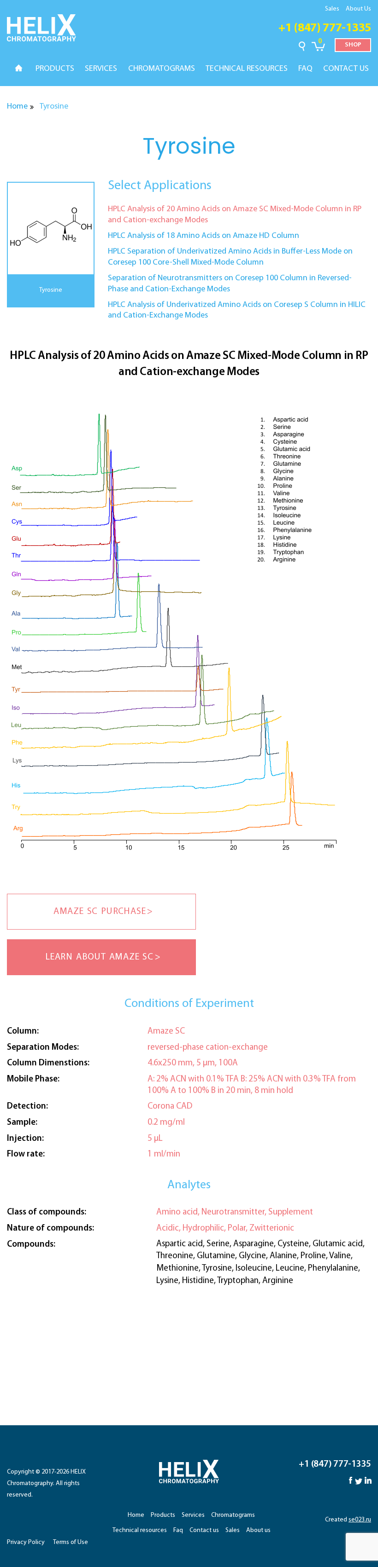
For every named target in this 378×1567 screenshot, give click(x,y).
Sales (332, 9)
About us (258, 1530)
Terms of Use (70, 1542)
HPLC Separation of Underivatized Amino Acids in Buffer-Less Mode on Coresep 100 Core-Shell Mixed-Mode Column (230, 257)
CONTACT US (346, 69)
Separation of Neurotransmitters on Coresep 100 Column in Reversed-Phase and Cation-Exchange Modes (230, 283)
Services (193, 1515)
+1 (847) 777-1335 (324, 28)
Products (163, 1515)
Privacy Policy (26, 1542)
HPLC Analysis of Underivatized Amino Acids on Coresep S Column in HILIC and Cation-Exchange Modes (237, 310)
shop (353, 44)
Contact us (204, 1530)
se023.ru (359, 1519)
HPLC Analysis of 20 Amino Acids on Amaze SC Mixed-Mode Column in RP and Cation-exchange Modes (234, 214)
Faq (178, 1530)
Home (17, 107)
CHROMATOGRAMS (161, 69)
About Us (358, 9)
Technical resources (139, 1530)
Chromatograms (233, 1515)
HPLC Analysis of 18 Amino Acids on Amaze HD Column (203, 236)
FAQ (305, 69)
